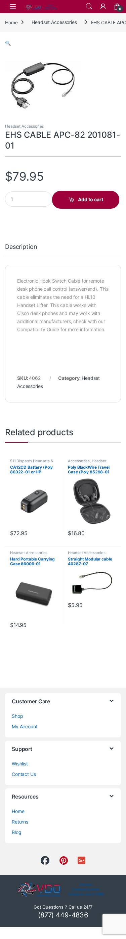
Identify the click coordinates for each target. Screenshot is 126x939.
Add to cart (90, 199)
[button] (8, 43)
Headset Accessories (54, 22)
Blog (16, 832)
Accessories (78, 461)
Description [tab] (21, 247)
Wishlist (20, 763)
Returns (20, 822)
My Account (25, 726)
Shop (17, 716)
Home (11, 22)
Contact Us (24, 774)
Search (89, 6)
